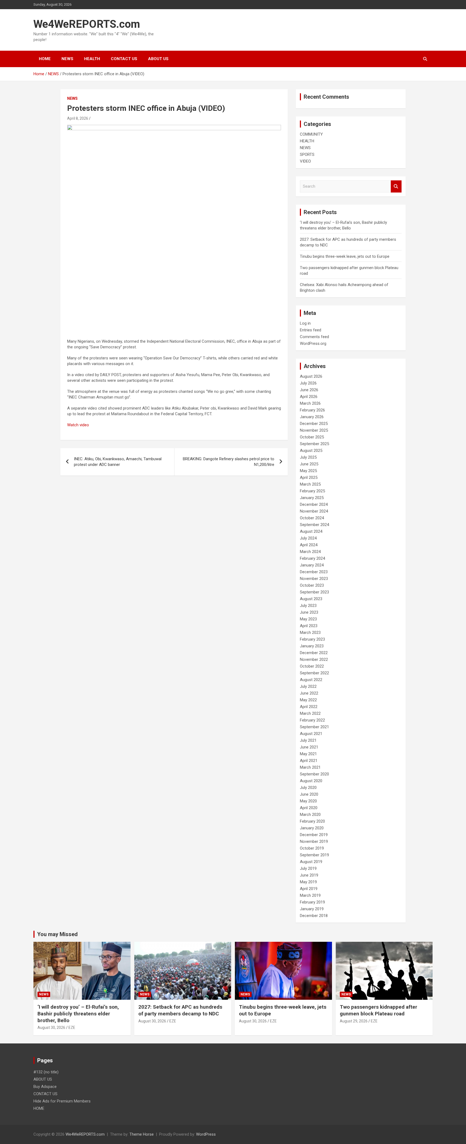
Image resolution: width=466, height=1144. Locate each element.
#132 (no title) (46, 1072)
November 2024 (314, 511)
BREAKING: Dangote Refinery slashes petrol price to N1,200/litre (228, 461)
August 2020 (311, 780)
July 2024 (308, 538)
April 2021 (308, 760)
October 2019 (312, 848)
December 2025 (314, 423)
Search (396, 186)
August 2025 (311, 450)
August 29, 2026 (354, 1021)
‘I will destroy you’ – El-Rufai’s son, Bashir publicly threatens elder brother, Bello (78, 1013)
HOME (45, 58)
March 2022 (310, 713)
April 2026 (308, 396)
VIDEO (305, 161)
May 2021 (308, 753)
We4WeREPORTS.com (86, 24)
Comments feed (314, 336)
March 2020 (310, 814)
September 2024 (314, 524)
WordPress (206, 1134)
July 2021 (308, 740)
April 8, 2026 (77, 118)
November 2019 (314, 841)
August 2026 (311, 376)
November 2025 (314, 430)
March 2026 (310, 403)
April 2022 (308, 706)
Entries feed (310, 330)
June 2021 (309, 747)
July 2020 (308, 787)
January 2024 (312, 565)
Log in (305, 323)
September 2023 (314, 592)
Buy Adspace (45, 1086)
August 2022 (311, 679)
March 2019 (310, 895)
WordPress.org (313, 343)
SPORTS (307, 154)
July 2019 (308, 868)
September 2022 (314, 673)
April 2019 (308, 888)
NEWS (67, 58)
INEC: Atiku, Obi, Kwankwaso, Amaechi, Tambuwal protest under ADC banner (118, 461)
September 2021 (314, 726)
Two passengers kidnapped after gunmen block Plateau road (378, 1010)
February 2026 (312, 410)
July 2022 (308, 686)
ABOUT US (158, 58)
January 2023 (312, 646)
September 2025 (314, 443)
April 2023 (308, 625)
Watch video (78, 424)
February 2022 (312, 720)
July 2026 (308, 383)
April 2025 (308, 477)
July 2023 (308, 605)
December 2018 (314, 915)
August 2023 (311, 598)
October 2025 (312, 437)
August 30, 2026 (51, 1027)
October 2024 (312, 518)
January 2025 (312, 497)
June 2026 (309, 389)
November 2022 (314, 659)
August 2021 (311, 733)
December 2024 (314, 504)
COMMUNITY (311, 134)
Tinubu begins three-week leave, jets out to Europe (344, 256)
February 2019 (312, 902)
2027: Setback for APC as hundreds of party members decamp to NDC (180, 1010)
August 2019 (311, 861)
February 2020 (312, 821)
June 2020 (309, 794)
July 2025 (308, 457)
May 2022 (308, 700)
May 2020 (308, 801)
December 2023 (314, 571)
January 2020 (312, 828)
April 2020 (308, 807)
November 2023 (314, 578)
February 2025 (312, 491)
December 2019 (314, 834)
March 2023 (310, 632)
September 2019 (314, 855)
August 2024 (311, 531)
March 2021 (310, 767)
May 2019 (308, 882)
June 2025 (309, 464)
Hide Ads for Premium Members (62, 1101)
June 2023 (309, 612)
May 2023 (308, 619)
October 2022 (312, 666)
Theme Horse (141, 1134)
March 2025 (310, 484)
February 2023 (312, 639)
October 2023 (312, 585)
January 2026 (312, 416)
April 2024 (308, 544)
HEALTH (92, 58)
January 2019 (312, 908)
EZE (71, 1027)
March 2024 (310, 551)
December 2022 (314, 652)
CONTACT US (124, 58)
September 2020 (314, 774)
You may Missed (57, 934)
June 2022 (309, 693)
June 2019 (309, 875)
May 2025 (308, 470)
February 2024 (312, 558)
